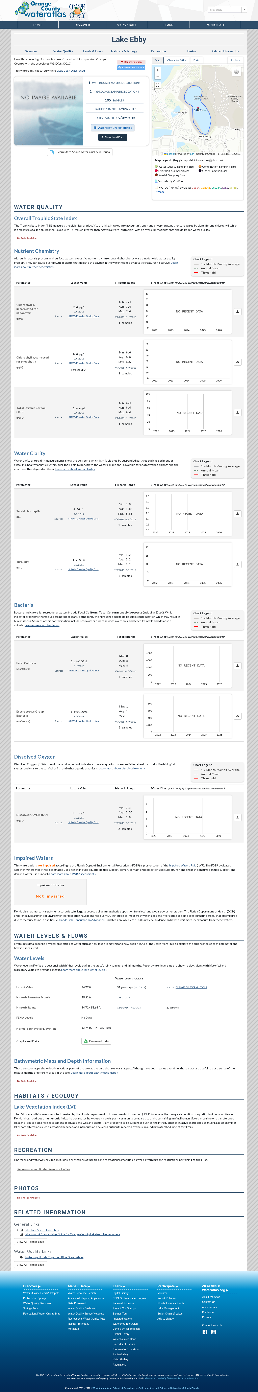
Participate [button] (215, 25)
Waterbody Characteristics (115, 127)
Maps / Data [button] (126, 25)
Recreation (158, 51)
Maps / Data (77, 1286)
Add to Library (165, 1318)
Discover (30, 1286)
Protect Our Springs (34, 1298)
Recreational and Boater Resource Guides (43, 1169)
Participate (166, 1286)
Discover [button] (82, 25)
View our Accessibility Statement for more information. (171, 1378)
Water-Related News (124, 1339)
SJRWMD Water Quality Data (84, 316)
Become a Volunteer (133, 67)
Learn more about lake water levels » (84, 969)
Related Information (225, 51)
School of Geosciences (125, 1388)
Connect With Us (212, 1325)
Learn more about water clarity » (75, 469)
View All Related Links (31, 1241)
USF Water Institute (101, 1388)
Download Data (114, 137)
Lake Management (168, 1308)
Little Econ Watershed (71, 70)
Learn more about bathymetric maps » (94, 1072)
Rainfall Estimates (78, 1323)
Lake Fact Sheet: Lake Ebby (42, 1230)
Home (37, 25)
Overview (31, 51)
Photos (192, 51)
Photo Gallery (121, 1354)
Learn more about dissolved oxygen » (122, 768)
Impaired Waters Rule (182, 865)
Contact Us (208, 1301)
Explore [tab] (235, 60)
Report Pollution (133, 61)
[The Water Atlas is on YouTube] (215, 1333)
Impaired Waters (122, 1318)
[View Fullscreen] (158, 85)
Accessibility (209, 1307)
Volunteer (162, 1293)
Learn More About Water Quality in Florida (83, 152)
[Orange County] (92, 11)
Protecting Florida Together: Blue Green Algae (54, 1257)
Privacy (206, 1317)
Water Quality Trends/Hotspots (41, 1293)
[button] (158, 70)
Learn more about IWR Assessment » (72, 874)
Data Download (76, 1303)
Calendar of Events (124, 1344)
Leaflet (170, 153)
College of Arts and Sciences (153, 1388)
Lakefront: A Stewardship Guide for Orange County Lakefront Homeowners (72, 1234)
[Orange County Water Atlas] (40, 9)
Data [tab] (197, 60)
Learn (117, 1286)
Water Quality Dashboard (37, 1303)
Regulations (119, 1364)
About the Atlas (211, 1296)
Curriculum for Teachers (126, 1328)
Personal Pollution (123, 1303)
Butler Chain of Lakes (170, 1313)
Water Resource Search (82, 1293)
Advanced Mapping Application (86, 1298)
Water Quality (63, 51)
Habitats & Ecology (124, 51)
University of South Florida (184, 1388)
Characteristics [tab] (177, 60)
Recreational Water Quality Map (41, 1313)
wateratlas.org (213, 1290)
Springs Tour (30, 1308)
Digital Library (121, 1293)
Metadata (73, 1328)
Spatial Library (121, 1334)
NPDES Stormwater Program (130, 1298)
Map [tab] (157, 60)
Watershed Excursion (125, 1323)
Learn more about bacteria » (42, 625)
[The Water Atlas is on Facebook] (206, 1333)
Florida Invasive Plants (170, 1303)
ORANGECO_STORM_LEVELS (191, 987)
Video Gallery (120, 1359)
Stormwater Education (125, 1349)
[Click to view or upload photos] (48, 110)
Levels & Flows (93, 51)
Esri (192, 153)
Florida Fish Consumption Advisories (82, 920)
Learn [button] (168, 25)
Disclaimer (208, 1312)
